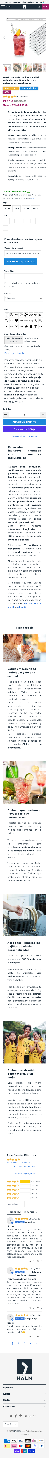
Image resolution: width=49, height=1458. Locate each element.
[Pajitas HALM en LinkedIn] (30, 1416)
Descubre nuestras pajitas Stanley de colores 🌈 (24, 2)
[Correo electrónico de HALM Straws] (35, 1416)
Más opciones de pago (24, 436)
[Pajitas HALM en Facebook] (16, 1416)
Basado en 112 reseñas (18, 1162)
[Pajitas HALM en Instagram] (25, 1416)
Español (9, 1424)
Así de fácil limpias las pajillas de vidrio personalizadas (23, 946)
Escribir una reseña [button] (24, 1166)
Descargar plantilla (14, 353)
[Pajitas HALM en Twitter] (11, 1416)
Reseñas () (14, 1212)
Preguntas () (30, 1212)
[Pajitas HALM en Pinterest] (21, 1416)
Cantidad (7, 409)
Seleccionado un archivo (14, 340)
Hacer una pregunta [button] (24, 1173)
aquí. (33, 198)
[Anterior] (4, 37)
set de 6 (21, 607)
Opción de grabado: (13, 248)
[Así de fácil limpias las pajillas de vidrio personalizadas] (24, 915)
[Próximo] (44, 37)
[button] (9, 96)
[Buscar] (39, 6)
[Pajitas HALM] (24, 6)
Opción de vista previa (21, 262)
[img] (21, 1218)
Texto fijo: (8, 271)
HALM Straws (19, 1431)
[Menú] (1, 6)
